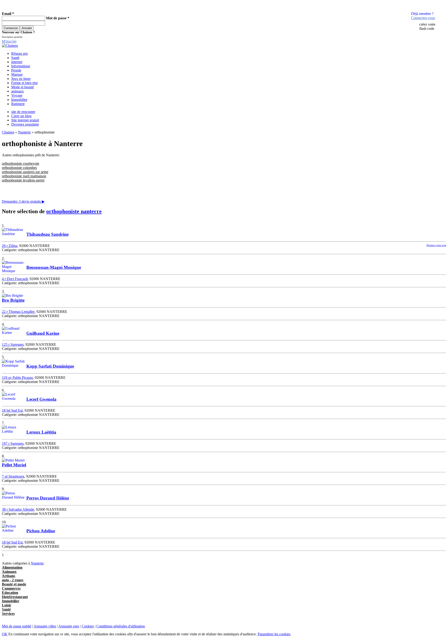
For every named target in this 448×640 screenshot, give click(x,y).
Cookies (88, 626)
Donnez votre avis (436, 245)
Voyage (16, 95)
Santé (15, 58)
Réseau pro (19, 53)
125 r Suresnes (13, 344)
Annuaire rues (68, 626)
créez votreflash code (427, 26)
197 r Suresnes (13, 443)
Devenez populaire (25, 124)
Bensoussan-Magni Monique (53, 267)
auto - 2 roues (12, 580)
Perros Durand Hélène (47, 498)
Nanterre (24, 132)
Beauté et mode (14, 584)
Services (8, 614)
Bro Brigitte (13, 300)
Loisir (6, 605)
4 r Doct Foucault (15, 279)
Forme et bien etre (24, 83)
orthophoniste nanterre (74, 211)
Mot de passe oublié (16, 626)
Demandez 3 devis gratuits (23, 201)
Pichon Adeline (40, 530)
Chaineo (8, 132)
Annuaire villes (45, 626)
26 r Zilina (9, 246)
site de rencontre (23, 112)
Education (10, 593)
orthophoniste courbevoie (20, 163)
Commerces (11, 588)
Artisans (8, 576)
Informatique (20, 66)
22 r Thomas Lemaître (18, 312)
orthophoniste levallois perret (23, 180)
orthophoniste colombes (19, 168)
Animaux (9, 572)
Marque (17, 74)
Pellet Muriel (14, 464)
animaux (17, 91)
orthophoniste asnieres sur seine (25, 172)
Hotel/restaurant (15, 597)
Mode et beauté (22, 87)
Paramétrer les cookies (274, 634)
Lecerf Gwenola (41, 399)
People (16, 70)
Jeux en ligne (21, 79)
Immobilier (19, 100)
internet (16, 62)
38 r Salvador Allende (18, 509)
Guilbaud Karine (42, 333)
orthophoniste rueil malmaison (24, 176)
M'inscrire (9, 41)
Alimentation (12, 567)
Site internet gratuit (25, 120)
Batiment (17, 104)
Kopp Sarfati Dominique (50, 366)
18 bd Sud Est (12, 410)
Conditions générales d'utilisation (120, 626)
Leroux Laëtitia (41, 432)
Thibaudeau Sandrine (47, 234)
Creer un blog (21, 116)
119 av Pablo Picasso (17, 378)
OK (4, 634)
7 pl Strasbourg (13, 476)
